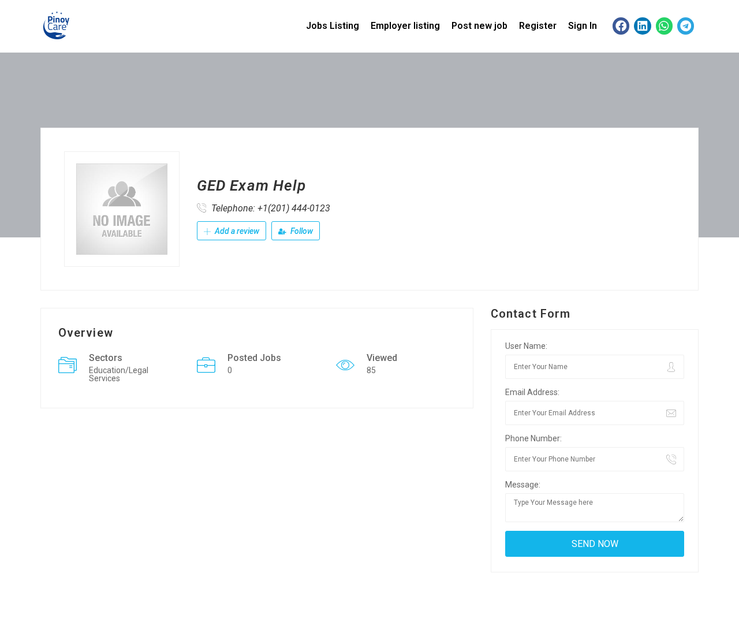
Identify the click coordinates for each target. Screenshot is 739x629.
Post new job (479, 25)
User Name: (526, 346)
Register (538, 25)
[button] (621, 25)
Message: (522, 485)
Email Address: (532, 392)
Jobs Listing (332, 25)
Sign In (582, 25)
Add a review (236, 231)
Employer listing (405, 25)
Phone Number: (533, 438)
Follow (301, 231)
